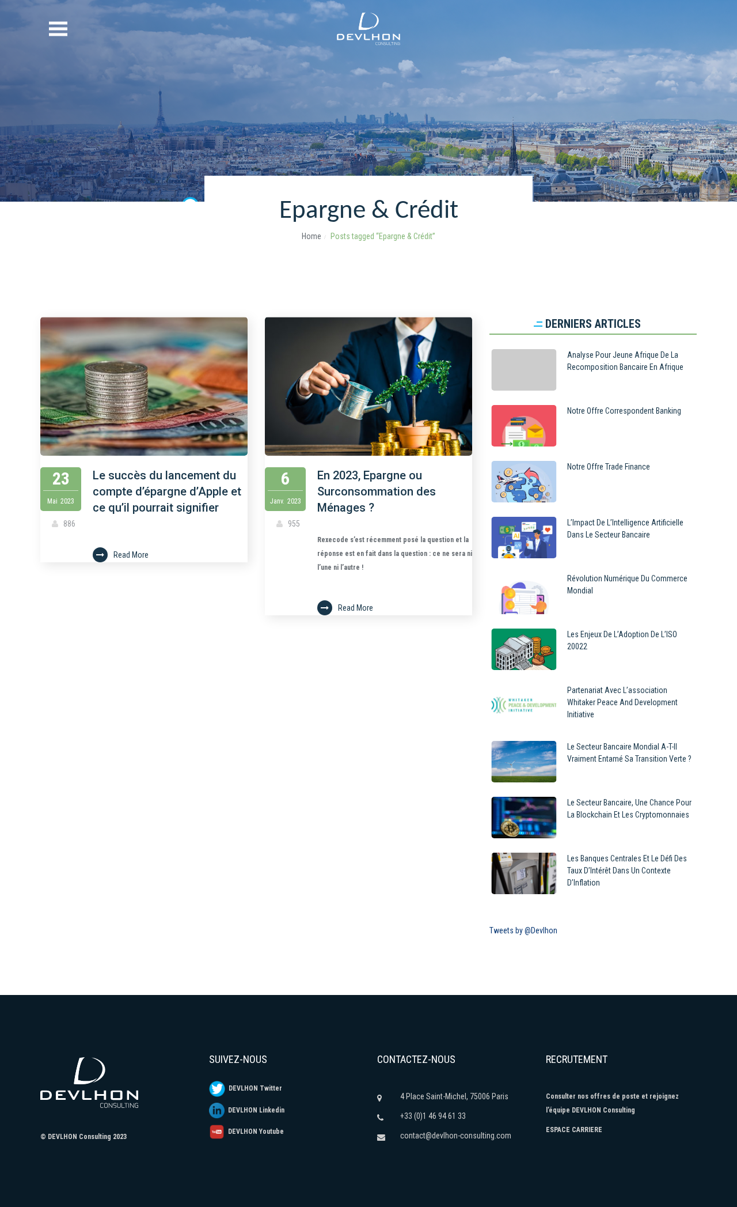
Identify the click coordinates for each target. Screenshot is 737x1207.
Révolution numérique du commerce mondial (627, 584)
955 (293, 523)
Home (311, 236)
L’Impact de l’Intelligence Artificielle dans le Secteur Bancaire (625, 528)
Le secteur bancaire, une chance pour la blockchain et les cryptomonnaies (629, 808)
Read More (131, 554)
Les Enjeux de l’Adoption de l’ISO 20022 (622, 640)
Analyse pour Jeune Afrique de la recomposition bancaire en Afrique (625, 361)
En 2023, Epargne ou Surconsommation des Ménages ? (376, 491)
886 (68, 523)
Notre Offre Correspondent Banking (624, 410)
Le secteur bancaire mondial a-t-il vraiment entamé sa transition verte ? (629, 752)
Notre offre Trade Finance (608, 466)
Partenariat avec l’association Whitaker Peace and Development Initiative (622, 702)
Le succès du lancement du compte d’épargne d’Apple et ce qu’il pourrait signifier (167, 491)
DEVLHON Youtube (254, 1131)
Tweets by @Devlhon (523, 930)
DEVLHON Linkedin (254, 1110)
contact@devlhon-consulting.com (455, 1135)
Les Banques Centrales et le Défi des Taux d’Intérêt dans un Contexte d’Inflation (627, 870)
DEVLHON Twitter (253, 1088)
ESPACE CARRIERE (574, 1130)
